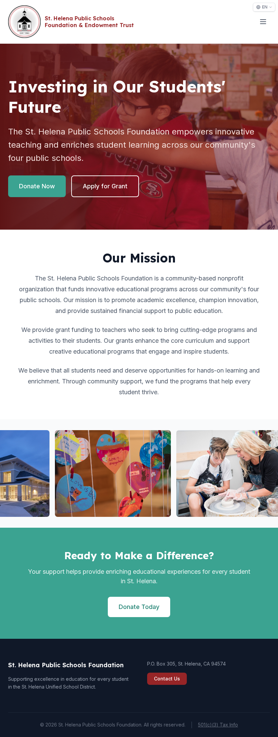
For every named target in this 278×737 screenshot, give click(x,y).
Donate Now (37, 186)
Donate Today (139, 606)
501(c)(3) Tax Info (218, 725)
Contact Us (167, 678)
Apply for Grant (105, 186)
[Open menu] (263, 21)
